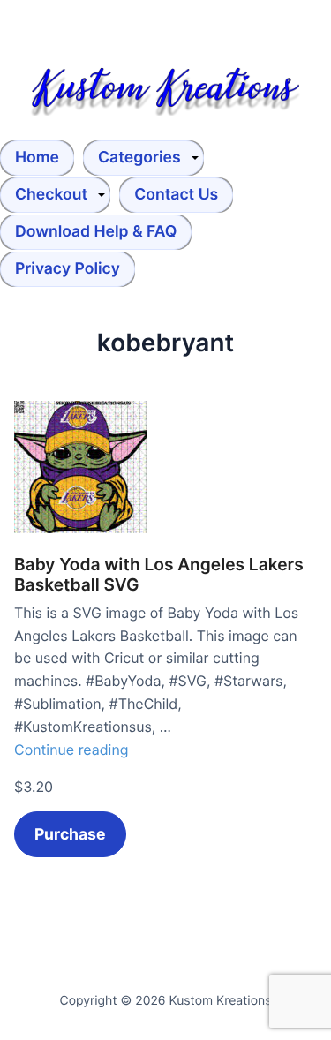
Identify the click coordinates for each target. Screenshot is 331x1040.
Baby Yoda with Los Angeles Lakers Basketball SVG (159, 574)
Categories (139, 157)
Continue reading (71, 749)
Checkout (51, 194)
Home (37, 157)
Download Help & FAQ (96, 231)
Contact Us (176, 194)
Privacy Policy (67, 269)
